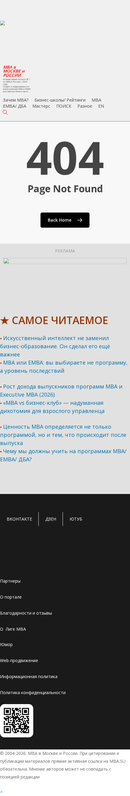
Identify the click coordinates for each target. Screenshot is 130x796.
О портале (11, 597)
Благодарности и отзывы (26, 613)
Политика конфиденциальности (33, 692)
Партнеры (10, 581)
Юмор (6, 644)
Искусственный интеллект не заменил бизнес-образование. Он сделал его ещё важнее (55, 346)
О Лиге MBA (13, 629)
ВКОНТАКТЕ (19, 519)
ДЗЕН (50, 519)
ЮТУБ (76, 519)
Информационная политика (28, 676)
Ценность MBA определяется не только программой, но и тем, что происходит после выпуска (63, 435)
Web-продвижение (19, 660)
